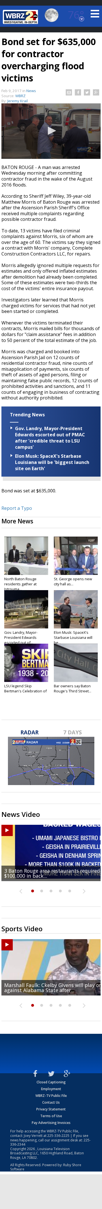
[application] (51, 131)
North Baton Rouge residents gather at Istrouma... (20, 584)
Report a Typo (16, 508)
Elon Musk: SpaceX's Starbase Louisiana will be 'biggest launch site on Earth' (52, 462)
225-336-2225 (58, 1135)
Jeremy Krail (17, 100)
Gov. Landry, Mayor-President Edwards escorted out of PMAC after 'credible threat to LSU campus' (50, 437)
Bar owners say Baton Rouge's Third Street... (72, 688)
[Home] (21, 17)
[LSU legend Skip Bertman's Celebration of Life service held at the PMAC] (26, 663)
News (31, 90)
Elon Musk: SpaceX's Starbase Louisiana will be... (73, 637)
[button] (51, 131)
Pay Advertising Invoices (51, 1122)
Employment (51, 1088)
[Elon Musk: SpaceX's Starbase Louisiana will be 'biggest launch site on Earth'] (76, 609)
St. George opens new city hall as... (73, 581)
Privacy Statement (51, 1109)
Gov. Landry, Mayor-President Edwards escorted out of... (20, 637)
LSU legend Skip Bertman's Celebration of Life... (25, 691)
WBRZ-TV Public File (51, 1095)
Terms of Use (51, 1116)
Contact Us (51, 1102)
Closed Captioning (51, 1082)
